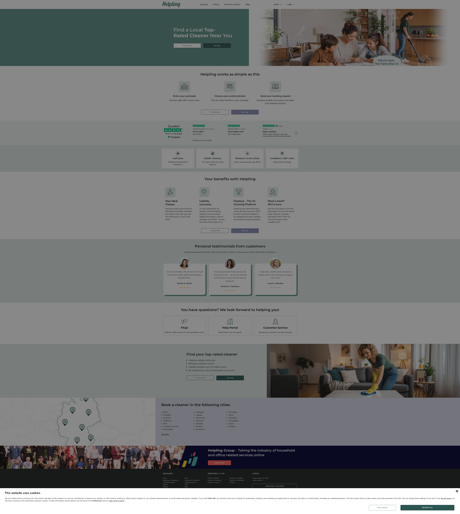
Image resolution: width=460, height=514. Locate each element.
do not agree (446, 498)
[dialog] (230, 501)
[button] (383, 507)
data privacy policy (116, 501)
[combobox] (457, 491)
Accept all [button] (427, 507)
